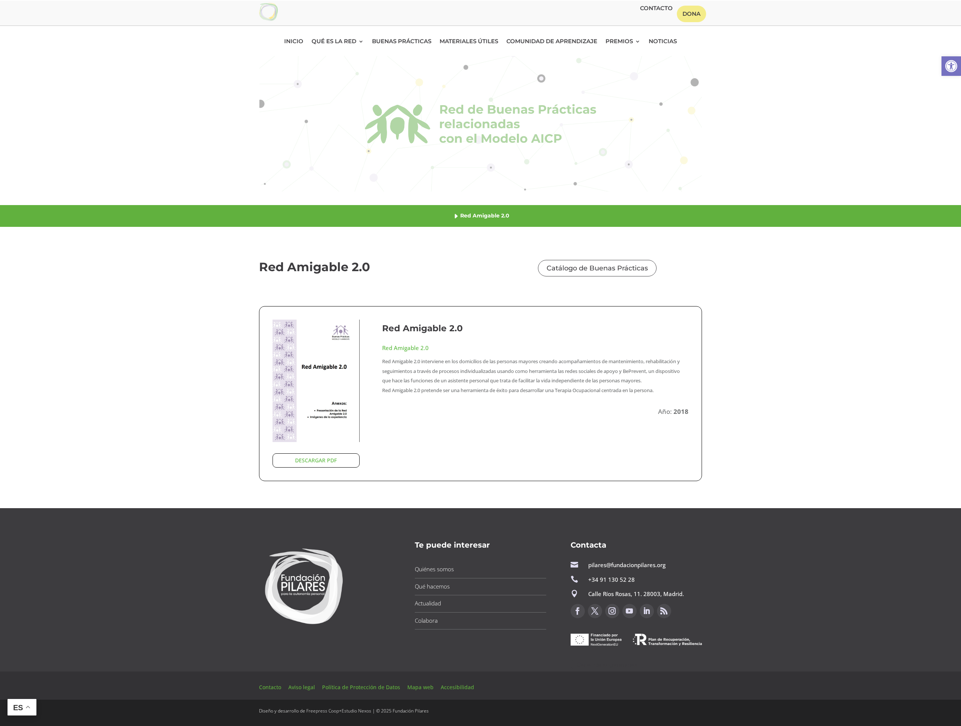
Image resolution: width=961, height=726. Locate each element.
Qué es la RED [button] (334, 42)
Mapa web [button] (420, 687)
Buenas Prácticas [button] (401, 42)
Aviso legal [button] (302, 687)
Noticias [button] (663, 42)
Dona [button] (691, 13)
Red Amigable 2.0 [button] (422, 328)
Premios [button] (619, 42)
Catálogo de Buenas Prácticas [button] (597, 268)
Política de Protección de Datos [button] (362, 687)
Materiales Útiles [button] (469, 42)
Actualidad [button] (428, 603)
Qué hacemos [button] (432, 586)
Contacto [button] (656, 9)
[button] (951, 66)
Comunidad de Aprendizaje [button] (551, 42)
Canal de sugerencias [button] (607, 664)
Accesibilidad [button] (457, 687)
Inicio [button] (293, 42)
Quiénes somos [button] (434, 569)
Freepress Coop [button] (322, 711)
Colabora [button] (426, 620)
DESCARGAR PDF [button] (316, 460)
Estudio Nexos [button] (356, 711)
